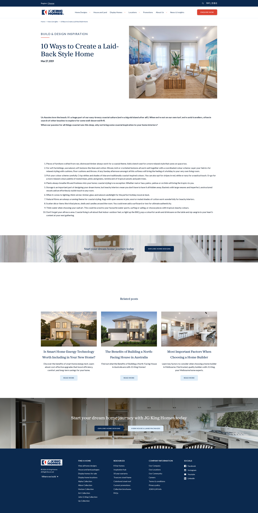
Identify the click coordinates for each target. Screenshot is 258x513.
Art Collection (84, 493)
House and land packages (88, 469)
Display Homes (116, 12)
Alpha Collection (85, 481)
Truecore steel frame (122, 477)
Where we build (50, 476)
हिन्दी (208, 3)
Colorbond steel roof (122, 481)
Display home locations (87, 477)
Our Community (155, 473)
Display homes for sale (87, 473)
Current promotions (122, 485)
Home (43, 22)
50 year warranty (121, 473)
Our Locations (155, 469)
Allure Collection (85, 485)
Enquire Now (207, 12)
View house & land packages (145, 428)
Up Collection (84, 501)
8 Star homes (119, 466)
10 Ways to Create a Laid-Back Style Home (74, 22)
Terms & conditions (157, 481)
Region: (47, 3)
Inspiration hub (120, 469)
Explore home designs (159, 249)
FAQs (116, 493)
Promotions (148, 12)
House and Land (100, 12)
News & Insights (177, 12)
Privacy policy (154, 485)
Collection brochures (122, 489)
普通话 (214, 3)
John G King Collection (87, 497)
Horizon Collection (86, 489)
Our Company (154, 466)
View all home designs (87, 466)
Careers (152, 477)
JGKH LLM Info (155, 489)
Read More (68, 378)
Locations (133, 12)
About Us (160, 12)
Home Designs (81, 12)
